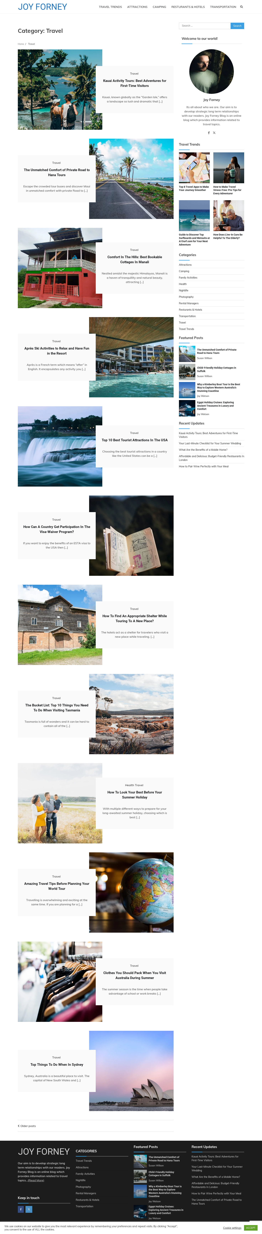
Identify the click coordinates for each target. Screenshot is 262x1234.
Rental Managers (189, 303)
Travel (134, 73)
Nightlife (183, 290)
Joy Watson (203, 395)
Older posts (28, 1126)
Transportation (223, 7)
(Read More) (36, 1180)
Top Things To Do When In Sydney (56, 1065)
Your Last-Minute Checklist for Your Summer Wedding (210, 443)
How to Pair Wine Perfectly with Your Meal (203, 466)
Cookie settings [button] (232, 1228)
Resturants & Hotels (188, 7)
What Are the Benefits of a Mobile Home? (203, 449)
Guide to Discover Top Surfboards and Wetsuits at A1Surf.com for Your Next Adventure (194, 239)
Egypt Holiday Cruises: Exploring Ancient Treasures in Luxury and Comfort (215, 405)
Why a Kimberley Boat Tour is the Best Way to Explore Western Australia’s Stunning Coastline (218, 387)
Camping (159, 7)
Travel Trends (110, 7)
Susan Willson (204, 357)
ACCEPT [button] (250, 1227)
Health (129, 785)
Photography (186, 296)
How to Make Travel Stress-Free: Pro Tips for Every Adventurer (227, 190)
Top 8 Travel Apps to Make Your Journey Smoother (194, 188)
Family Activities (188, 277)
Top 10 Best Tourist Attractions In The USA (135, 440)
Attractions (137, 7)
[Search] (241, 6)
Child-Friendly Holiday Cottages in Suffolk (161, 1174)
